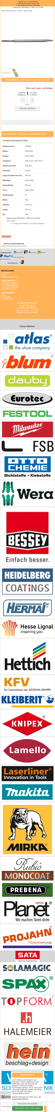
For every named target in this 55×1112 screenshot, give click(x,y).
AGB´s (3, 275)
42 (26, 195)
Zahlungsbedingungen (10, 285)
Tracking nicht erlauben (28, 1108)
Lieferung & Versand (9, 283)
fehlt (26, 200)
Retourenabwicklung (9, 287)
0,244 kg (28, 205)
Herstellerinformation (13, 244)
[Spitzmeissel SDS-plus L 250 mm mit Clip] (6, 73)
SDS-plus (28, 166)
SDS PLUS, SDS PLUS (34, 161)
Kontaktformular (7, 299)
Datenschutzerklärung (10, 277)
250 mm (28, 175)
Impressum (5, 273)
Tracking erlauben (27, 1104)
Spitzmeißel (29, 156)
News (3, 295)
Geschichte (5, 297)
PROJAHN (29, 151)
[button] (27, 41)
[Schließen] (39, 1075)
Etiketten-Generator (9, 289)
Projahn (28, 171)
